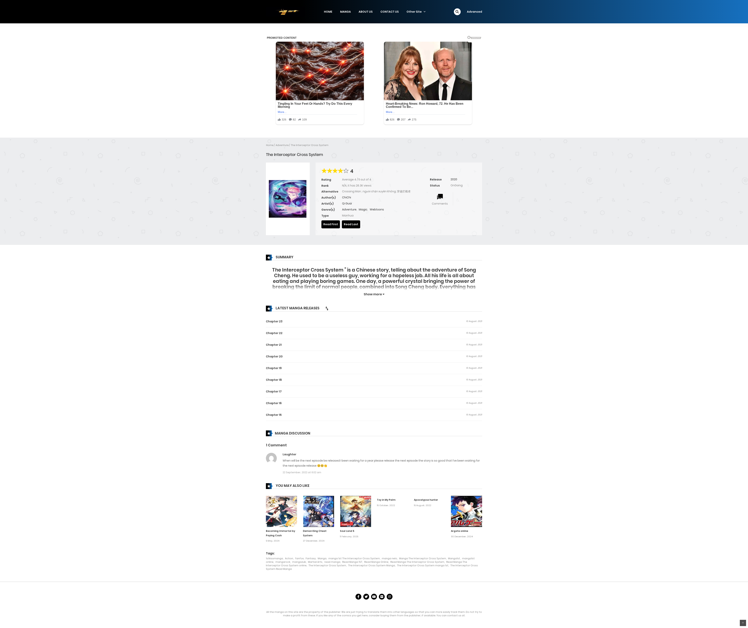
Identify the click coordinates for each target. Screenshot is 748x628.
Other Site (414, 12)
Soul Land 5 (347, 531)
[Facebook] (358, 597)
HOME (328, 12)
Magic (363, 209)
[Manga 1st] (285, 11)
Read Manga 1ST (352, 562)
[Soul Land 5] (355, 511)
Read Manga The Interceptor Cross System (417, 562)
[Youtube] (374, 597)
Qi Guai (347, 203)
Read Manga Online (376, 562)
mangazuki (299, 562)
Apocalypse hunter (426, 499)
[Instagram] (390, 597)
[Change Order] (327, 308)
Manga (322, 558)
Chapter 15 (274, 415)
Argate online (459, 531)
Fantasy (311, 558)
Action (289, 558)
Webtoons (377, 209)
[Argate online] (466, 511)
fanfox (299, 558)
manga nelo (389, 558)
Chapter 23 (274, 321)
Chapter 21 (274, 345)
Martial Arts (315, 562)
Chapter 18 (274, 380)
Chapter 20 (274, 356)
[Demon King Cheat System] (318, 511)
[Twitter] (366, 597)
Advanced (474, 12)
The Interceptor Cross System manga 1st (422, 565)
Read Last (351, 224)
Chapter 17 (274, 391)
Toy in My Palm (386, 499)
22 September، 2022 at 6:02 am (302, 472)
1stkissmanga (274, 558)
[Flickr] (382, 597)
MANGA (345, 12)
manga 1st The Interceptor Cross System (354, 558)
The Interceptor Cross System (309, 145)
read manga (332, 562)
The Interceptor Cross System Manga (371, 565)
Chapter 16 (274, 403)
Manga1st (454, 558)
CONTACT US (389, 12)
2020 (454, 179)
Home (269, 145)
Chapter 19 (274, 368)
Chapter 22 (274, 333)
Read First (330, 224)
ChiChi (346, 197)
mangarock (282, 562)
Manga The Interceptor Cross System (422, 558)
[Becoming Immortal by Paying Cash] (281, 511)
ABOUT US (366, 12)
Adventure (282, 145)
